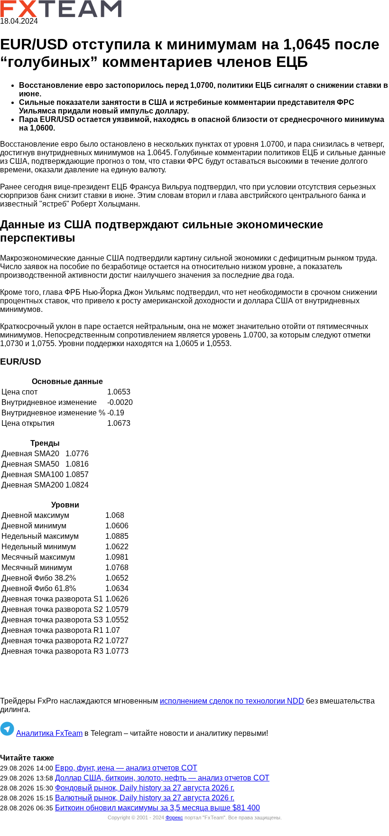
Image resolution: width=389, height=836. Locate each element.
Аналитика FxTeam (49, 733)
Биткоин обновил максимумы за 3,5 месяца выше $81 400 (157, 808)
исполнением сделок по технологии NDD (232, 701)
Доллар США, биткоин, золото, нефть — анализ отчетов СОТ (162, 778)
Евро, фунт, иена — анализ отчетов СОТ (126, 768)
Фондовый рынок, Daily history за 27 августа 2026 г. (144, 788)
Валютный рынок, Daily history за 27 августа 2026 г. (144, 798)
